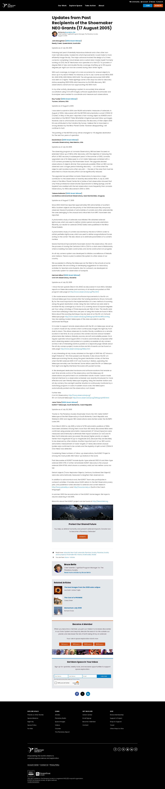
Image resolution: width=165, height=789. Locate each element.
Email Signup (86, 718)
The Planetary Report (62, 732)
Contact (85, 725)
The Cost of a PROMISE (73, 597)
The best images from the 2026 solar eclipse (82, 587)
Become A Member (89, 722)
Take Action (90, 5)
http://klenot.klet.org (100, 501)
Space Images (60, 722)
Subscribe (104, 676)
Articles (72, 557)
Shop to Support (116, 722)
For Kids (30, 729)
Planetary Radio (60, 718)
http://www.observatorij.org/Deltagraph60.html (90, 398)
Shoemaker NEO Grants (74, 555)
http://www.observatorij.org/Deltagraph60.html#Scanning (87, 317)
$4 (64, 644)
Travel (112, 725)
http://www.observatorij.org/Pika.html (84, 292)
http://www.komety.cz (82, 487)
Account (145, 2)
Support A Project (116, 718)
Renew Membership (117, 715)
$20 (88, 644)
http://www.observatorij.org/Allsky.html (75, 349)
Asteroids (67, 553)
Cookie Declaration (33, 782)
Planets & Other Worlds (36, 715)
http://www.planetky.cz (61, 487)
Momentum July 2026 (73, 608)
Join (148, 5)
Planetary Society (91, 553)
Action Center (87, 715)
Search (160, 2)
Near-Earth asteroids (77, 553)
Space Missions (33, 718)
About (101, 5)
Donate (158, 5)
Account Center (33, 765)
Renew (153, 2)
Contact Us (44, 765)
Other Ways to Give (117, 729)
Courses (58, 729)
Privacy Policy (76, 679)
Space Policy (32, 725)
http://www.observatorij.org (79, 395)
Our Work (62, 5)
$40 (99, 644)
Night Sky (31, 722)
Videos (57, 725)
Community (135, 2)
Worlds (94, 555)
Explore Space (75, 5)
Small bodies (86, 555)
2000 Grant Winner (70, 140)
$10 (76, 644)
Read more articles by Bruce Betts (77, 572)
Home (67, 557)
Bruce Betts (70, 564)
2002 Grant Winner (73, 41)
